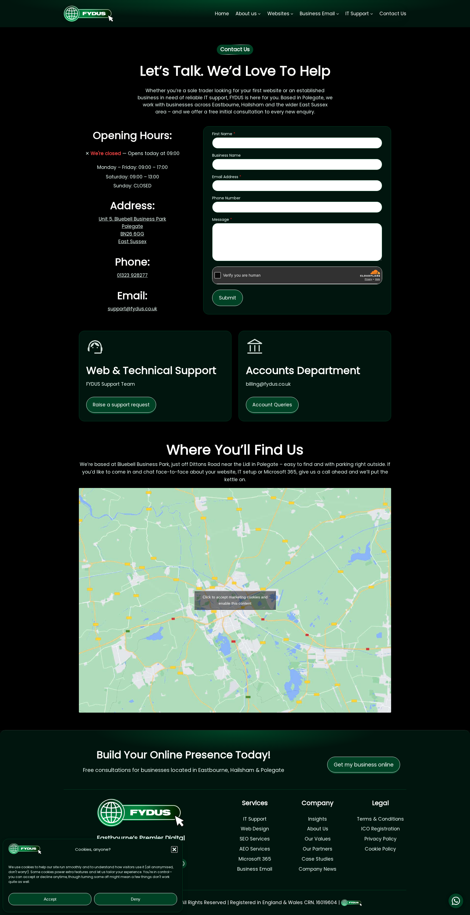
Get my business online (364, 764)
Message (222, 219)
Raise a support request (121, 404)
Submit (227, 297)
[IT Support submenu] (371, 13)
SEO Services (255, 839)
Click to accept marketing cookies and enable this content (235, 600)
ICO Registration (380, 829)
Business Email (254, 869)
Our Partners (317, 849)
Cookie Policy (380, 849)
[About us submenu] (259, 13)
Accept (50, 899)
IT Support (255, 819)
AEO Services (254, 849)
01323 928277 (132, 275)
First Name (223, 134)
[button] (174, 849)
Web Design (255, 829)
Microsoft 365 (255, 859)
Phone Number (226, 198)
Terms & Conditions (380, 819)
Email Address (226, 177)
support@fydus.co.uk (132, 308)
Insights (317, 819)
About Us (317, 829)
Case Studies (317, 859)
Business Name (226, 155)
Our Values (318, 839)
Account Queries (272, 404)
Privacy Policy (380, 839)
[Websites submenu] (291, 13)
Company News (317, 869)
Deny (135, 899)
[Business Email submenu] (337, 13)
